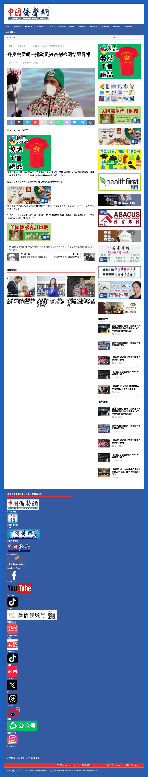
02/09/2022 (16, 62)
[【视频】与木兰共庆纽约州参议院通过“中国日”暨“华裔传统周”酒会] (104, 472)
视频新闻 (61, 26)
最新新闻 (17, 26)
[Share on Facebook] (11, 122)
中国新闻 (105, 26)
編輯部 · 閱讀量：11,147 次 (36, 62)
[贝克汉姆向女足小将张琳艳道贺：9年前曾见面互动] (21, 286)
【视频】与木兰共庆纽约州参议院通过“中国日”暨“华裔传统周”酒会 (126, 472)
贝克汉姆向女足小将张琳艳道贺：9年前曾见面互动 (21, 301)
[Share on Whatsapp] (59, 122)
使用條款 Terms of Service (66, 765)
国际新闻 (93, 26)
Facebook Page (13, 568)
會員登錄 (9, 32)
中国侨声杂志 (12, 554)
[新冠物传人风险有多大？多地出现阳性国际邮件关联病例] (81, 286)
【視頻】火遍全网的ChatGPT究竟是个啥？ (125, 373)
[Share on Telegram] (75, 122)
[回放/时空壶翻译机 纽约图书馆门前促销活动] (104, 345)
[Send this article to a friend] (43, 122)
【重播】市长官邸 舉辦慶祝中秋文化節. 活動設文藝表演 (125, 387)
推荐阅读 (103, 401)
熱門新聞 (28, 26)
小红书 (10, 678)
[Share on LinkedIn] (27, 122)
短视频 (71, 26)
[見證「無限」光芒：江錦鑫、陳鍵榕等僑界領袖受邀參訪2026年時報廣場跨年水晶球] (104, 328)
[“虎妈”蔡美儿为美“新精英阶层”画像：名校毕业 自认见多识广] (51, 286)
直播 (51, 26)
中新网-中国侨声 (12, 636)
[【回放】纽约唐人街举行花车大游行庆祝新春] (104, 360)
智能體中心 (41, 26)
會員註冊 (128, 26)
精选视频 (103, 318)
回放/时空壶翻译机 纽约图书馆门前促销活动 (126, 344)
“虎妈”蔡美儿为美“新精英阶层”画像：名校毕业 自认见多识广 (50, 302)
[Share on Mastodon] (67, 122)
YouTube (11, 595)
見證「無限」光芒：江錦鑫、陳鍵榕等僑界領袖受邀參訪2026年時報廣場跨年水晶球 (126, 328)
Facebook (11, 581)
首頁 (7, 26)
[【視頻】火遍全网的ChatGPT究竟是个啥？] (104, 374)
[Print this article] (51, 122)
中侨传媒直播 (12, 541)
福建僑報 (20, 757)
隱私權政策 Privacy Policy (92, 765)
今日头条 (10, 651)
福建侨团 (116, 26)
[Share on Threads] (91, 122)
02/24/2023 (118, 348)
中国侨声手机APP (12, 526)
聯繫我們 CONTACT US (134, 765)
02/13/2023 (118, 363)
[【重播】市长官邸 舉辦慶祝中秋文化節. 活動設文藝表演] (104, 389)
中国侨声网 (11, 511)
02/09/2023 (118, 377)
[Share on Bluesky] (83, 122)
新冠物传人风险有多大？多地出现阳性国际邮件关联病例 (81, 302)
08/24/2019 (118, 478)
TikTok (10, 608)
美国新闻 (82, 26)
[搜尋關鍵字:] (126, 37)
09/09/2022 (118, 392)
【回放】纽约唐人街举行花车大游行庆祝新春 (126, 358)
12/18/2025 (118, 334)
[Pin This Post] (35, 122)
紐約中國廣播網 (32, 757)
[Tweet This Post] (19, 122)
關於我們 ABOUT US (114, 765)
